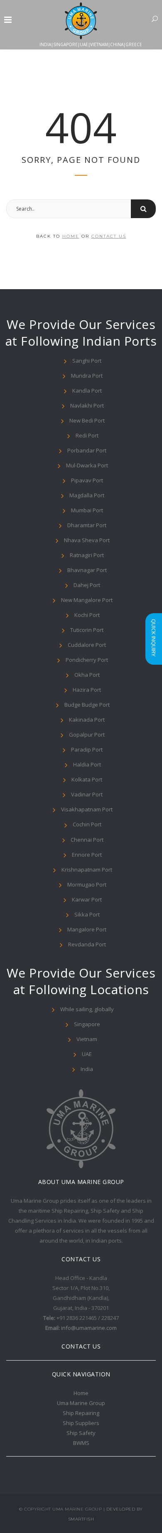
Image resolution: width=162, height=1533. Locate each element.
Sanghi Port (86, 360)
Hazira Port (87, 689)
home (70, 236)
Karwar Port (87, 899)
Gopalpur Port (87, 734)
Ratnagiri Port (87, 555)
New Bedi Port (87, 420)
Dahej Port (87, 585)
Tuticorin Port (86, 630)
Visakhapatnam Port (87, 809)
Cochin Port (87, 824)
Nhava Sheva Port (87, 540)
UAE (87, 1054)
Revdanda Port (87, 944)
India (87, 1069)
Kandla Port (87, 390)
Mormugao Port (86, 884)
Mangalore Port (86, 929)
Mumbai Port (87, 510)
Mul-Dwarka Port (87, 465)
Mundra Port (87, 375)
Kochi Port (87, 615)
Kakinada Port (87, 719)
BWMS (81, 1443)
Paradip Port (87, 749)
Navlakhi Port (87, 405)
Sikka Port (87, 914)
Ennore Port (87, 854)
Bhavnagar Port (87, 570)
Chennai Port (87, 839)
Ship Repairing (81, 1413)
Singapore (87, 1024)
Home (81, 1393)
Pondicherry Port (87, 659)
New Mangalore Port (87, 600)
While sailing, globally (87, 1009)
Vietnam (86, 1039)
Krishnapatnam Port (86, 869)
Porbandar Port (86, 450)
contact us (108, 236)
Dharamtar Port (86, 525)
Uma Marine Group (81, 1403)
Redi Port (87, 435)
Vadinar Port (87, 794)
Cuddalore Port (87, 645)
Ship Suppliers (81, 1423)
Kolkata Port (86, 779)
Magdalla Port (86, 495)
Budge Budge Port (87, 704)
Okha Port (87, 674)
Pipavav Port (87, 480)
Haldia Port (87, 764)
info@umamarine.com (89, 1328)
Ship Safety (81, 1433)
